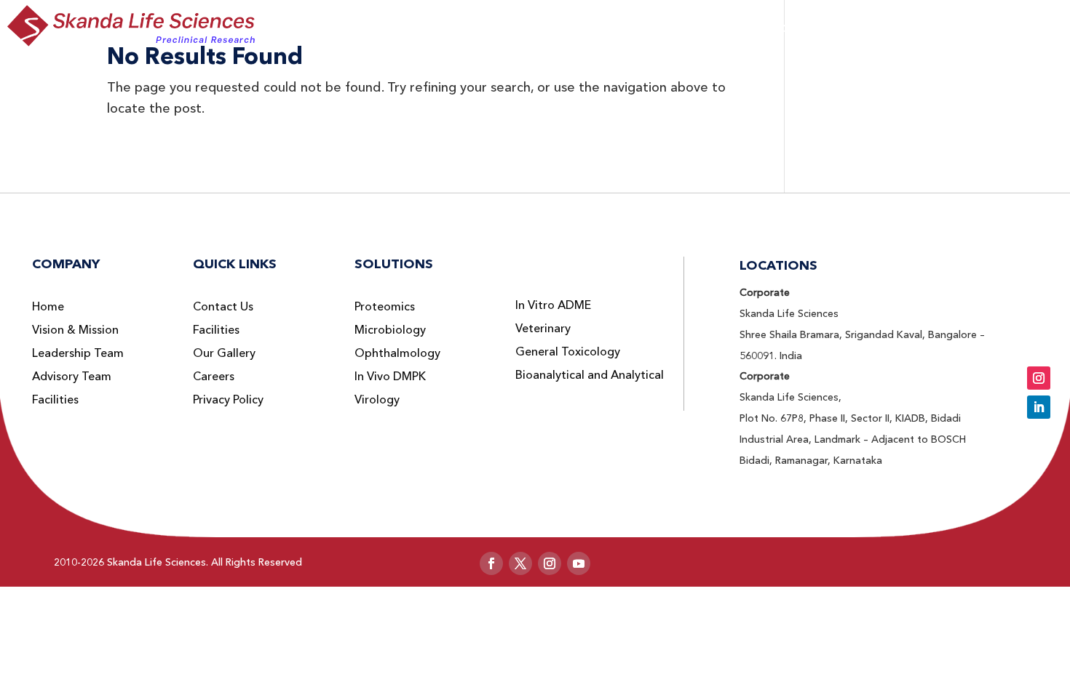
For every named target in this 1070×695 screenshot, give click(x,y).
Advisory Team (71, 376)
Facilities (55, 399)
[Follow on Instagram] (1038, 378)
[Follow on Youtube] (578, 563)
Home (48, 306)
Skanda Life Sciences (156, 562)
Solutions (520, 28)
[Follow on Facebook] (491, 563)
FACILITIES (898, 28)
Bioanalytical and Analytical (589, 375)
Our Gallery (224, 353)
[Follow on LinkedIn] (1038, 407)
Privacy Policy (228, 399)
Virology (377, 399)
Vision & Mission (75, 330)
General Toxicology (567, 351)
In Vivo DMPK (390, 376)
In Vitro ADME (553, 305)
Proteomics (384, 306)
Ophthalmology (397, 353)
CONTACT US (996, 26)
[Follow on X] (520, 563)
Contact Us (223, 306)
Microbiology (390, 330)
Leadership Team (78, 353)
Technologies (787, 28)
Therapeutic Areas (648, 28)
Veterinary (543, 328)
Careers (213, 376)
